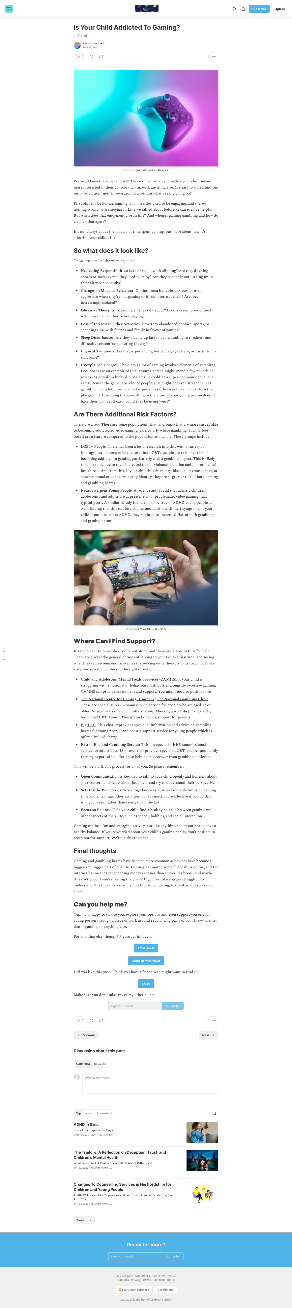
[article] (146, 1132)
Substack (126, 1299)
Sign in (280, 9)
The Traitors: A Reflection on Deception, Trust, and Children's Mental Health (120, 1155)
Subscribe (259, 9)
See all (82, 1220)
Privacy (135, 1280)
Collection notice (164, 1280)
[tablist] (91, 1064)
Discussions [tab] (104, 1113)
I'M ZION (144, 629)
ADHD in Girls (86, 1124)
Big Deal (88, 725)
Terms (147, 1280)
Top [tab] (78, 1113)
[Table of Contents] (4, 654)
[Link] (68, 250)
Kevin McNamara (93, 43)
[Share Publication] (243, 9)
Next (206, 1035)
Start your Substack (135, 1289)
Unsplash (163, 170)
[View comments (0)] (92, 56)
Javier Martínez (143, 170)
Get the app (166, 1289)
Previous (88, 1035)
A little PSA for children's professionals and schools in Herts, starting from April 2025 (124, 1197)
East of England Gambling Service (110, 745)
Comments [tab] (83, 1063)
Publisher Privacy (163, 1276)
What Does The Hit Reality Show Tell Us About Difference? (113, 1163)
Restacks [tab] (100, 1063)
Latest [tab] (89, 1113)
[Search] (234, 9)
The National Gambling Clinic (182, 699)
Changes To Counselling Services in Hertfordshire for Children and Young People (122, 1187)
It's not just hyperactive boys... (94, 1130)
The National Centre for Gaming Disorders (117, 699)
